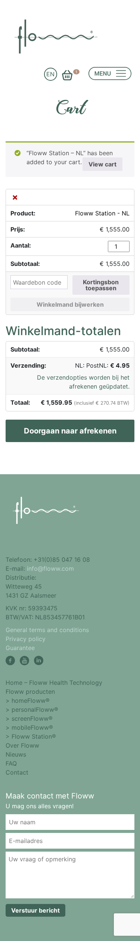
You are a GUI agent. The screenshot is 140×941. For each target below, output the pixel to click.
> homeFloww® (28, 700)
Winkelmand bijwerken (70, 304)
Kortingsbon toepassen (101, 285)
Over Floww (22, 745)
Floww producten (30, 691)
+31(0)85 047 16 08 (62, 559)
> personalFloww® (32, 709)
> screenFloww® (29, 718)
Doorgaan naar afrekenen (70, 430)
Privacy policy (26, 639)
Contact (17, 772)
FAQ (11, 763)
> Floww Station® (31, 736)
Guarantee (20, 648)
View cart (102, 164)
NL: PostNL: (102, 365)
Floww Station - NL (102, 213)
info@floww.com (50, 568)
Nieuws (16, 754)
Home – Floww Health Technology (54, 682)
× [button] (15, 197)
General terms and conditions (47, 630)
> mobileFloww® (29, 727)
